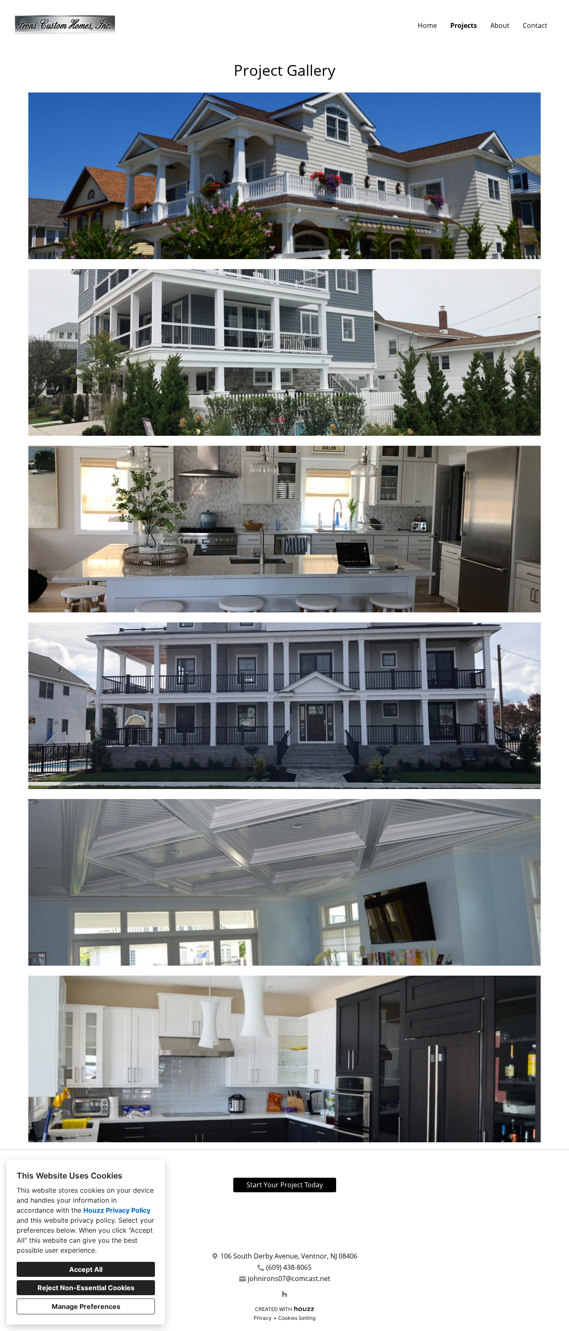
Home (427, 25)
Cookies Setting (296, 1318)
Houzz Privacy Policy (116, 1210)
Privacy (263, 1318)
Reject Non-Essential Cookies (86, 1288)
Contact (535, 25)
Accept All (85, 1269)
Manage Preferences (86, 1306)
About (499, 25)
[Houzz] (284, 1294)
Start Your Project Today (285, 1184)
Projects (463, 25)
